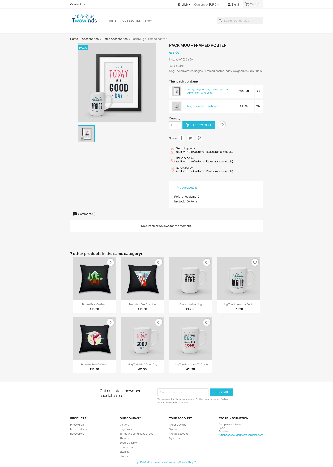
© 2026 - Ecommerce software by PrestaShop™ (167, 462)
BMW (148, 21)
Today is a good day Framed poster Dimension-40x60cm (207, 91)
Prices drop (77, 424)
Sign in (173, 429)
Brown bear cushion (94, 304)
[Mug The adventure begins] (177, 106)
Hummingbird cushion (94, 364)
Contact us (77, 4)
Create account (178, 433)
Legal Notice (127, 429)
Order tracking (177, 424)
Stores (124, 456)
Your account (180, 418)
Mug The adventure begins (203, 106)
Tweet (190, 138)
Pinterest (199, 138)
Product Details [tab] (187, 187)
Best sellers (77, 433)
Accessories (131, 21)
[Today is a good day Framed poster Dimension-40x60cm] (177, 91)
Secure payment (129, 442)
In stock (179, 201)
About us (125, 438)
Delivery (124, 424)
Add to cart (198, 125)
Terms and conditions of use (136, 433)
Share (181, 138)
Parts (112, 21)
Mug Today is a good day (142, 364)
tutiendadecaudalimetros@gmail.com (241, 434)
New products (78, 429)
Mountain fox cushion (142, 304)
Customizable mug (191, 304)
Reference (181, 196)
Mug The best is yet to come (190, 364)
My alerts (174, 438)
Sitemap (124, 451)
